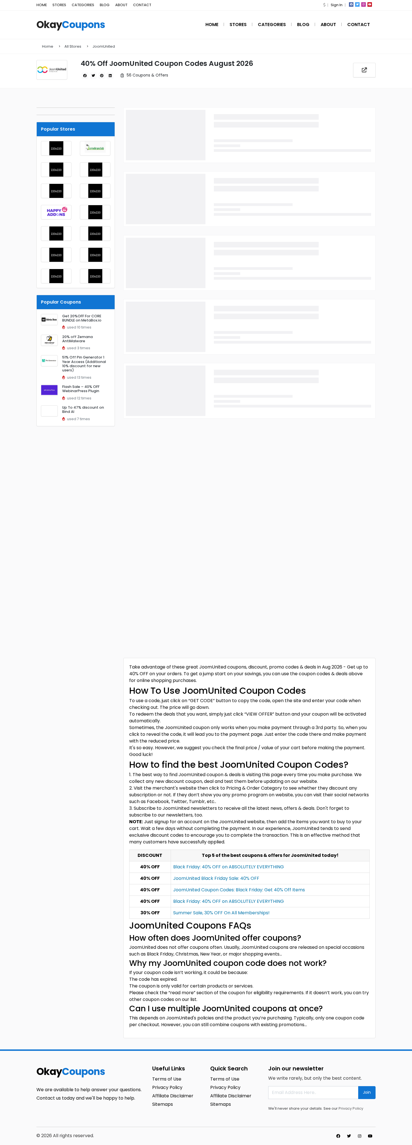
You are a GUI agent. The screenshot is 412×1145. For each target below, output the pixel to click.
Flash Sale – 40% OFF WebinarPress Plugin (80, 388)
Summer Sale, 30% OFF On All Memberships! (221, 913)
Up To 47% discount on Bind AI (83, 409)
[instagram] (363, 4)
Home (47, 46)
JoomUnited (103, 46)
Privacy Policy (351, 1108)
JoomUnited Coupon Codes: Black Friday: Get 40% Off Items (239, 890)
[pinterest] (101, 75)
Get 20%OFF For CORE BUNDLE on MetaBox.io (81, 318)
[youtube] (369, 4)
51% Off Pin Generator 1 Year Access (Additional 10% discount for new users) (84, 364)
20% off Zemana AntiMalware (77, 338)
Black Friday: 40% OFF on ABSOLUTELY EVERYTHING (228, 867)
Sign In (336, 5)
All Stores (72, 46)
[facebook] (351, 4)
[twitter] (357, 4)
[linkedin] (110, 75)
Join (367, 1092)
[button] (324, 5)
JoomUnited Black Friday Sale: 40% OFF (216, 878)
